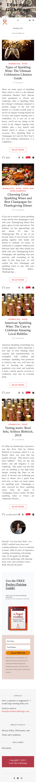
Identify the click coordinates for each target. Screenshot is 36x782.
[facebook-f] (14, 778)
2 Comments (18, 82)
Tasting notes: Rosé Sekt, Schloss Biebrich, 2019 (18, 431)
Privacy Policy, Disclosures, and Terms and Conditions (16, 732)
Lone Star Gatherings (18, 7)
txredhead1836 (12, 514)
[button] (18, 618)
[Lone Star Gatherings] (5, 20)
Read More (18, 150)
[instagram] (21, 778)
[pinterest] (18, 778)
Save (29, 157)
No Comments (18, 210)
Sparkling (14, 64)
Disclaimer (6, 748)
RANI (8, 158)
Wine (25, 64)
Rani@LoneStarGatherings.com (15, 711)
